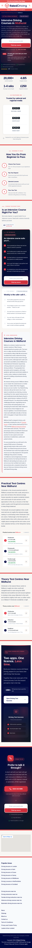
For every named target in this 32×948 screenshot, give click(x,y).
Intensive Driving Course (11, 12)
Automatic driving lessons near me (11, 903)
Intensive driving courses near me (11, 900)
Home (2, 12)
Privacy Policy (8, 944)
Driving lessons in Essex (8, 872)
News (3, 910)
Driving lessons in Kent (8, 869)
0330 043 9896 (22, 49)
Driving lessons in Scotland (9, 884)
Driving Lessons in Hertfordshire (11, 881)
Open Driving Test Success (12, 699)
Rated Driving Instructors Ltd (10, 935)
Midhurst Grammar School (19, 426)
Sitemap (3, 913)
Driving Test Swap (19, 1)
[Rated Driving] (16, 5)
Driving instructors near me (9, 894)
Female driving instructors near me (11, 897)
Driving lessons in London (9, 866)
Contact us (4, 919)
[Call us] (29, 5)
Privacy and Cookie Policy (9, 925)
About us (4, 916)
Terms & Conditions (7, 922)
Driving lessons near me (8, 891)
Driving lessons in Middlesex (10, 878)
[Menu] (2, 5)
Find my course (16, 45)
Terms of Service (19, 944)
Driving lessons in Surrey (8, 875)
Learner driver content (7, 928)
